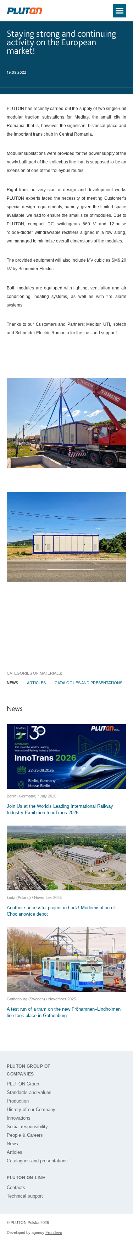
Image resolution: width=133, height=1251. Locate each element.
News (12, 683)
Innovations (19, 1118)
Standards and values (29, 1092)
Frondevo (53, 1232)
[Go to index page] (24, 11)
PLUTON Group (23, 1084)
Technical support (25, 1196)
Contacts (16, 1187)
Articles (36, 683)
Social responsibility (27, 1126)
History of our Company (31, 1109)
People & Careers (25, 1135)
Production (18, 1101)
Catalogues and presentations (88, 683)
